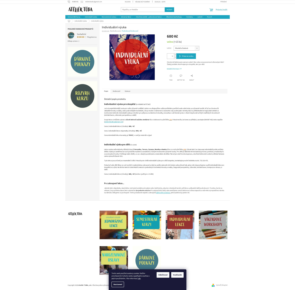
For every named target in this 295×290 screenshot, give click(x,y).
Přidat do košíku (187, 56)
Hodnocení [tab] (116, 91)
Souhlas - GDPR (160, 2)
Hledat (169, 10)
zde (139, 278)
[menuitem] (74, 17)
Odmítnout (163, 275)
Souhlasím (177, 275)
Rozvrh (128, 2)
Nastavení (117, 284)
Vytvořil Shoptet (221, 285)
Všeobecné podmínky (142, 2)
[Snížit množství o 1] (175, 57)
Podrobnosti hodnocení (130, 31)
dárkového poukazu (163, 193)
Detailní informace (173, 69)
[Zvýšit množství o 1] (175, 54)
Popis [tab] (106, 91)
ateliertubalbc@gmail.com (114, 122)
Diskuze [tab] (127, 91)
